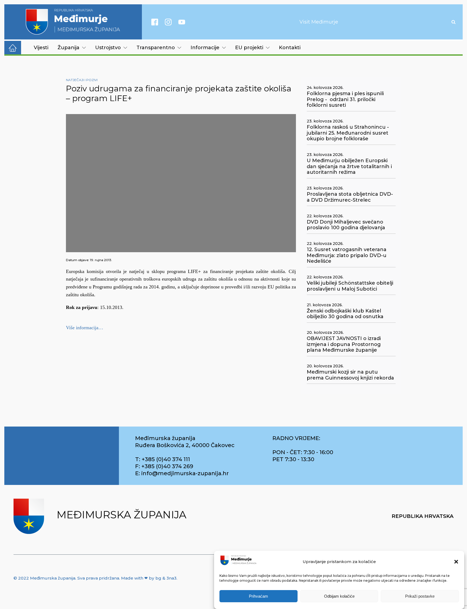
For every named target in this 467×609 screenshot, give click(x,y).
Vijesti (41, 48)
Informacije (205, 48)
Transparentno (155, 48)
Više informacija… (84, 327)
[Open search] (453, 21)
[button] (456, 561)
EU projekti (249, 48)
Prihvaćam (258, 596)
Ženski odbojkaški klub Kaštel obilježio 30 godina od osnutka (345, 314)
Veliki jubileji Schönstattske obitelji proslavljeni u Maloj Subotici (350, 286)
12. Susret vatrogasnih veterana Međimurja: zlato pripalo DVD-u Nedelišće (346, 255)
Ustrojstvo (108, 48)
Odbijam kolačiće (339, 596)
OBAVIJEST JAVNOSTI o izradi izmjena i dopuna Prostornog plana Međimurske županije (344, 344)
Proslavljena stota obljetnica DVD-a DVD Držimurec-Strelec (350, 197)
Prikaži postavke (420, 596)
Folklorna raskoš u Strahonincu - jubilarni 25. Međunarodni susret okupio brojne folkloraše (348, 133)
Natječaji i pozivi (82, 80)
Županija (68, 48)
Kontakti (290, 48)
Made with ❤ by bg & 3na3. (149, 578)
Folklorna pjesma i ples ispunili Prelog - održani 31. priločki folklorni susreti (345, 99)
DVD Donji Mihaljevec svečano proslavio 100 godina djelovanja (346, 225)
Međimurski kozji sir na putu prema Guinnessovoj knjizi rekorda (350, 375)
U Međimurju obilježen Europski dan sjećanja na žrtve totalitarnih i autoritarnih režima (349, 166)
